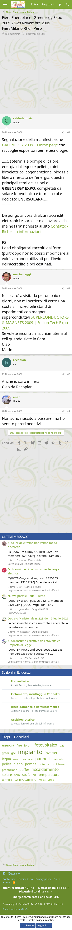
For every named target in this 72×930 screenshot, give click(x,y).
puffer (24, 769)
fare (19, 745)
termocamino (25, 779)
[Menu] (5, 4)
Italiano (15, 873)
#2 (68, 288)
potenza (44, 764)
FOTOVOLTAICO (17, 612)
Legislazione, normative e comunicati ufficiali (33, 590)
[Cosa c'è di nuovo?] (60, 4)
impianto (30, 752)
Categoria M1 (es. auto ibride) (24, 564)
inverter (51, 752)
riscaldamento (45, 769)
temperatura (49, 774)
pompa (30, 764)
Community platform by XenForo (33, 904)
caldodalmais (12, 34)
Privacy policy (43, 879)
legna (6, 759)
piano (18, 764)
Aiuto (57, 879)
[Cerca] (67, 4)
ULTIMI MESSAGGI (16, 536)
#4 (68, 411)
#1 (68, 132)
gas (62, 745)
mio (23, 759)
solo (17, 775)
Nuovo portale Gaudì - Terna (26, 596)
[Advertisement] (36, 74)
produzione (9, 770)
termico (7, 780)
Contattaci (9, 879)
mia (15, 759)
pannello (58, 759)
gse (13, 753)
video (51, 780)
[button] (4, 873)
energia (8, 745)
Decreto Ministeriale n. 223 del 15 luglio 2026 (38, 618)
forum (28, 745)
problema (58, 764)
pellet (6, 764)
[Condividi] (63, 132)
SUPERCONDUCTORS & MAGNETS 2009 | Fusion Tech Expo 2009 (35, 323)
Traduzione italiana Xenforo (16, 909)
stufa (26, 774)
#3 (68, 374)
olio (30, 759)
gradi (5, 753)
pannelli (42, 758)
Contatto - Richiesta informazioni (35, 229)
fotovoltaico (46, 745)
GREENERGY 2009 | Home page (30, 145)
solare (7, 774)
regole (42, 780)
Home (6, 882)
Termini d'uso (25, 879)
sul (34, 775)
